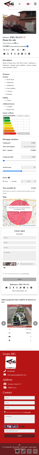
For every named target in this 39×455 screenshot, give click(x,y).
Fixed (6, 181)
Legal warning (32, 447)
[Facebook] (12, 54)
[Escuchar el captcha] (5, 268)
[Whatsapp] (19, 4)
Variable (14, 181)
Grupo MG (9, 447)
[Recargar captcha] (18, 264)
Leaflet (20, 225)
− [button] (5, 204)
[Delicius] (19, 54)
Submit (20, 279)
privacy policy (26, 273)
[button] (3, 323)
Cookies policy (24, 447)
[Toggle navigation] (35, 4)
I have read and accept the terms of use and (17, 273)
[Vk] (22, 54)
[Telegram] (29, 54)
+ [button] (5, 201)
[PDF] (8, 54)
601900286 (19, 234)
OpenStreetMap (26, 225)
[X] (15, 54)
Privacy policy (16, 447)
